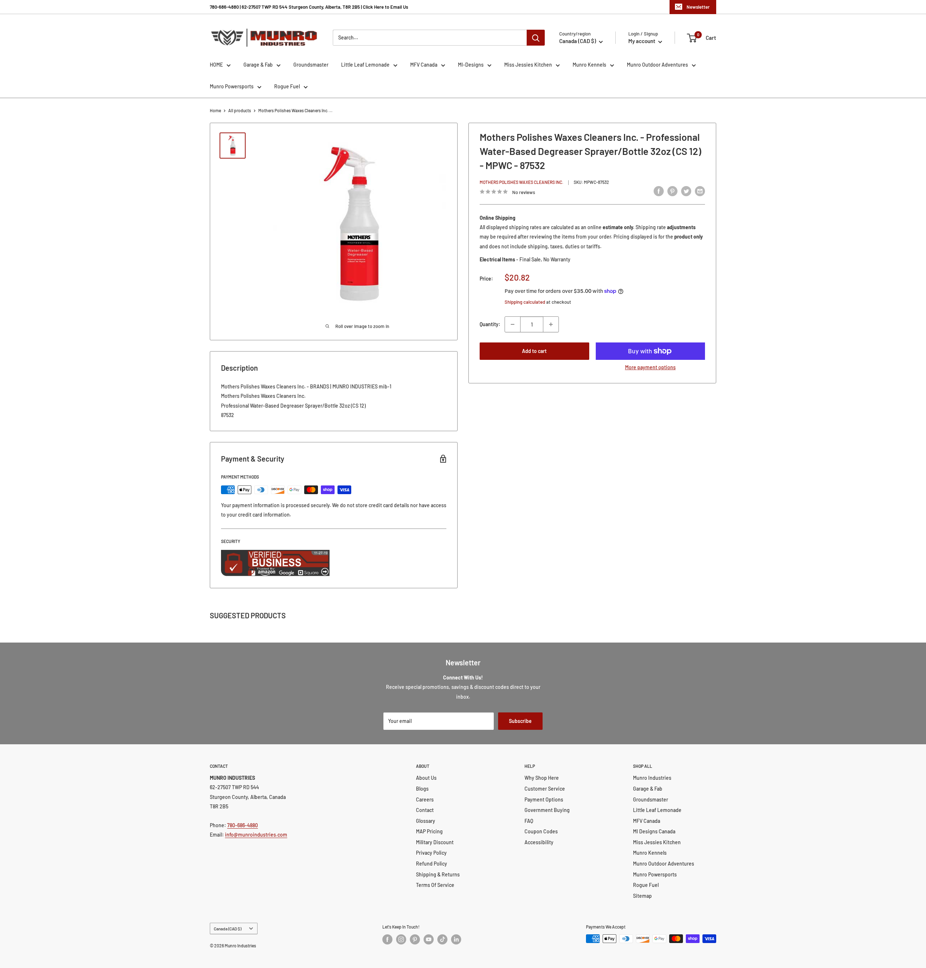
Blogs (422, 789)
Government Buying (547, 810)
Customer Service (544, 789)
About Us (426, 778)
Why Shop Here (541, 778)
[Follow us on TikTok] (442, 939)
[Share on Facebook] (659, 191)
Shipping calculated (525, 301)
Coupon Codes (541, 831)
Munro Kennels (589, 65)
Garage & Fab (258, 65)
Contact (425, 810)
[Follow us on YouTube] (429, 939)
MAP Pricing (429, 831)
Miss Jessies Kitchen (528, 65)
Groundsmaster (310, 65)
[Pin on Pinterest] (672, 191)
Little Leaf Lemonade (365, 65)
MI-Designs (471, 65)
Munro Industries (652, 778)
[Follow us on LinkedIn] (456, 939)
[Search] (536, 38)
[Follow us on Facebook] (387, 939)
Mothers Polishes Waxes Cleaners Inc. (521, 182)
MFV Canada (423, 65)
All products (239, 110)
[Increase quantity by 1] (550, 324)
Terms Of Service (435, 885)
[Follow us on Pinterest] (415, 939)
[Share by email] (700, 191)
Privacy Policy (431, 853)
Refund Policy (431, 863)
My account (642, 41)
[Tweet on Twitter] (686, 191)
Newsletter (698, 7)
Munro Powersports (232, 86)
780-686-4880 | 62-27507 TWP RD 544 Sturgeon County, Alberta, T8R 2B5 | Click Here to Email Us (309, 7)
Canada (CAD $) (227, 928)
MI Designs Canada (654, 831)
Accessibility (538, 842)
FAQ (528, 821)
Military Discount (435, 842)
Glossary (425, 821)
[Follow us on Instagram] (401, 939)
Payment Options (543, 799)
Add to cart (534, 351)
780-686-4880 (242, 825)
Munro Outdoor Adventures (657, 65)
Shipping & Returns (438, 874)
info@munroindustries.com (256, 835)
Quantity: (490, 324)
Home (215, 110)
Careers (425, 799)
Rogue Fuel (287, 86)
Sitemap (642, 896)
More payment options (650, 367)
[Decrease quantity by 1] (512, 324)
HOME (216, 65)
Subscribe (520, 721)
